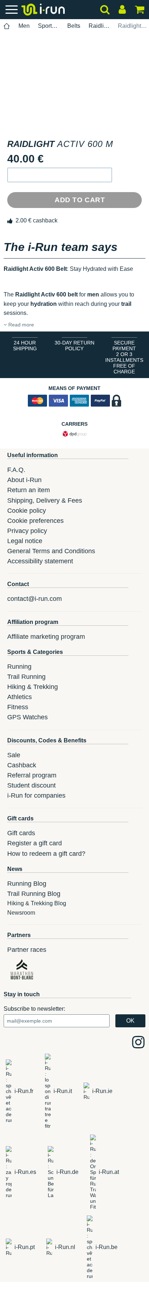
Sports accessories (48, 26)
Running (19, 666)
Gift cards (21, 833)
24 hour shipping (25, 345)
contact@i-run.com (34, 598)
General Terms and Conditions (51, 551)
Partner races (26, 949)
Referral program (31, 775)
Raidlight (99, 26)
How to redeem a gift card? (46, 853)
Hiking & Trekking (32, 686)
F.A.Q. (16, 469)
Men (24, 26)
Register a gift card (34, 843)
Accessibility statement (40, 561)
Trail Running (26, 676)
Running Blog (26, 883)
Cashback (21, 765)
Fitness (17, 707)
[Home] (7, 26)
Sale (13, 755)
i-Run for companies (36, 795)
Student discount (31, 785)
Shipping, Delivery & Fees (44, 500)
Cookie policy (26, 510)
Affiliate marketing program (46, 636)
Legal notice (24, 541)
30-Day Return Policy (74, 345)
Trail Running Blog (33, 893)
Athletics (19, 697)
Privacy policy (27, 530)
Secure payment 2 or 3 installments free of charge (124, 357)
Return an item (28, 490)
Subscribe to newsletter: (34, 1009)
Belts (73, 26)
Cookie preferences (35, 520)
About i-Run (24, 480)
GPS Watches (27, 717)
